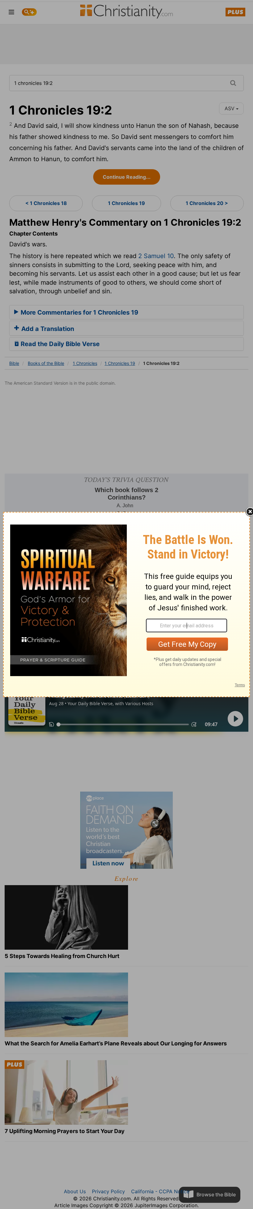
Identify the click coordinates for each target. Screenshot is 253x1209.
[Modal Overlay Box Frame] (126, 604)
